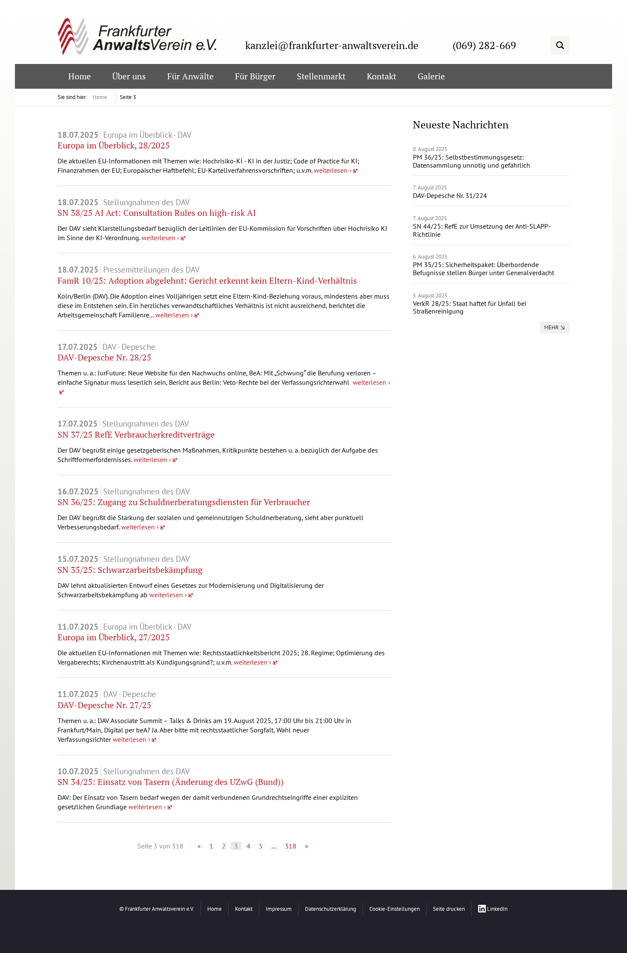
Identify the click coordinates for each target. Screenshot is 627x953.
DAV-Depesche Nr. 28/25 (104, 357)
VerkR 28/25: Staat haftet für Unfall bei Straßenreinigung (469, 307)
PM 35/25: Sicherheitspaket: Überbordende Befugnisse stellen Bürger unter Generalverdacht (483, 268)
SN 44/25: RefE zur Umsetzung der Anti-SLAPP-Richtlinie (482, 230)
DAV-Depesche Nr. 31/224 (450, 195)
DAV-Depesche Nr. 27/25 (104, 705)
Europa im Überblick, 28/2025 (114, 145)
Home (100, 97)
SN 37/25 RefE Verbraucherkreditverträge (136, 434)
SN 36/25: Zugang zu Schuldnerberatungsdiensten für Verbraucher (184, 502)
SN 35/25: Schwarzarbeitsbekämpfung (130, 569)
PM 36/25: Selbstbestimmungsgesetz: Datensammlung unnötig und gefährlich (471, 161)
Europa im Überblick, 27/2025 (114, 637)
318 (290, 846)
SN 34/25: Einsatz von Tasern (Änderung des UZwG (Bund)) (171, 781)
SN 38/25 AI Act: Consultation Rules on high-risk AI (157, 212)
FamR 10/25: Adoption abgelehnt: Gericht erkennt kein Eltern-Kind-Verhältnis (207, 280)
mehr (551, 327)
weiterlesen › (332, 170)
